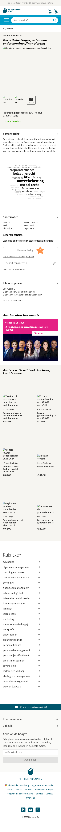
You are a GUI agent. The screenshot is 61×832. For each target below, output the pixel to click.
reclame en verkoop (13, 671)
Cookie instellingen (44, 789)
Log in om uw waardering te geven (18, 256)
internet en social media (16, 598)
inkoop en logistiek (13, 593)
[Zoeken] (54, 20)
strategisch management (17, 676)
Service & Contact (44, 794)
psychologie (9, 665)
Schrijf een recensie (16, 263)
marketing (8, 619)
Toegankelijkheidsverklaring (19, 794)
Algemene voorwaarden (43, 785)
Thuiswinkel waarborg (18, 785)
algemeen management (16, 567)
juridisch (7, 608)
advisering (8, 562)
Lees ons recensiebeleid (14, 269)
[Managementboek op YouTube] (30, 810)
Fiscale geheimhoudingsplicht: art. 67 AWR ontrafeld (47, 415)
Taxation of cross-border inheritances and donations (13, 415)
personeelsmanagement (16, 650)
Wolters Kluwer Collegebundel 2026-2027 (11, 469)
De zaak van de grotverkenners (45, 521)
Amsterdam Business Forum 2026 (27, 328)
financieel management (16, 588)
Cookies (29, 789)
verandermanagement (15, 681)
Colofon (9, 789)
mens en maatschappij (15, 624)
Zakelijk (7, 726)
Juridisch (9, 29)
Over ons (30, 798)
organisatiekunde (12, 639)
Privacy (19, 789)
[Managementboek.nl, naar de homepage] (12, 12)
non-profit (8, 629)
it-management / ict (14, 603)
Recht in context (45, 466)
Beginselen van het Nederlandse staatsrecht (13, 523)
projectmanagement (14, 660)
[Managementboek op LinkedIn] (23, 810)
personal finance (12, 645)
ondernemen (10, 634)
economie (8, 582)
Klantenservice (12, 719)
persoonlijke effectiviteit (16, 655)
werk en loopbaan (12, 686)
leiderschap (9, 613)
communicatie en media (16, 577)
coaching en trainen (14, 572)
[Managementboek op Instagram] (38, 810)
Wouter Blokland (11, 35)
